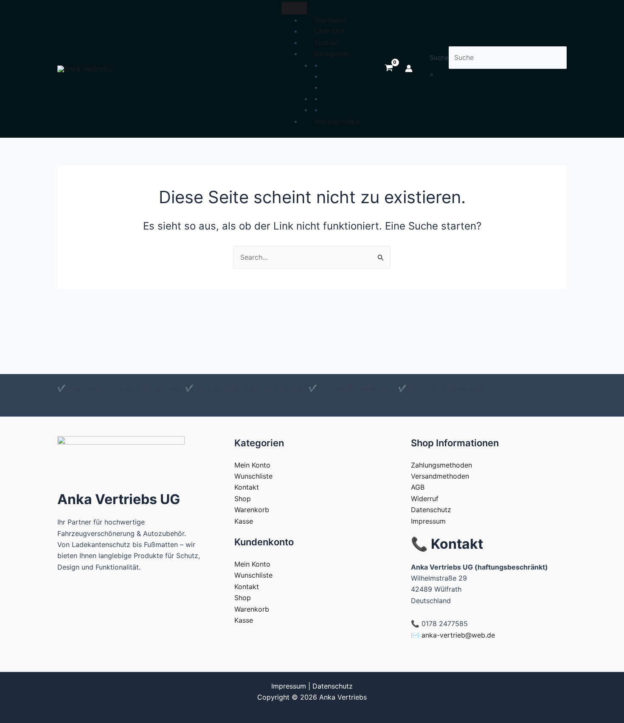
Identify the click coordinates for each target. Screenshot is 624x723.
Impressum (428, 521)
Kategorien (332, 53)
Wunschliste (253, 476)
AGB (417, 487)
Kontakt (327, 42)
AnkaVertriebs (337, 121)
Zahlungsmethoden (441, 465)
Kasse (243, 521)
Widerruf (424, 498)
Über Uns (330, 31)
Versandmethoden (440, 476)
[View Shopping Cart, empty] (388, 68)
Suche (439, 58)
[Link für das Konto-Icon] (409, 68)
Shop (242, 498)
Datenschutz (431, 509)
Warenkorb (251, 509)
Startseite (330, 20)
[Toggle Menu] (294, 8)
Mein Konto (252, 465)
